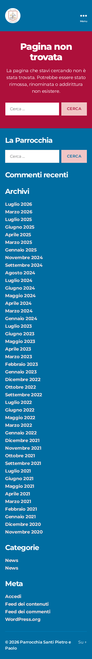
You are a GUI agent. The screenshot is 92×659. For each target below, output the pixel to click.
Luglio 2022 (18, 402)
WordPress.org (23, 619)
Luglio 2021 (18, 471)
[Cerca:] (31, 110)
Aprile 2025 (18, 235)
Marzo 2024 (18, 311)
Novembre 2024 (24, 257)
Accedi (13, 596)
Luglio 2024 (18, 280)
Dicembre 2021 (22, 440)
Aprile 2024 (18, 303)
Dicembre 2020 (23, 524)
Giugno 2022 (19, 410)
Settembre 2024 (23, 265)
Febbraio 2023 (21, 364)
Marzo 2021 (18, 501)
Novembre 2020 (24, 532)
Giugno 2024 (20, 288)
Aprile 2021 (17, 494)
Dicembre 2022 (23, 379)
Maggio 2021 (19, 486)
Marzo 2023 (18, 356)
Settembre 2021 (23, 463)
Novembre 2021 (23, 448)
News (11, 560)
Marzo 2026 (18, 212)
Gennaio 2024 (21, 318)
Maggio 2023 (20, 341)
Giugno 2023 (19, 334)
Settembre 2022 (23, 395)
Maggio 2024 (20, 296)
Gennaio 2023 (21, 372)
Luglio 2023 (18, 326)
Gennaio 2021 (20, 517)
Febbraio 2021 (21, 509)
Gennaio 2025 (21, 250)
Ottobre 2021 (20, 456)
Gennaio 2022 (21, 433)
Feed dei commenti (27, 612)
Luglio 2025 (18, 219)
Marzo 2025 (18, 242)
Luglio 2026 (18, 204)
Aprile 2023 (18, 349)
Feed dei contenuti (27, 604)
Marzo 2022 (18, 425)
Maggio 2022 (20, 417)
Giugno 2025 (19, 227)
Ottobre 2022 (20, 387)
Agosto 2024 (20, 273)
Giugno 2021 (19, 478)
